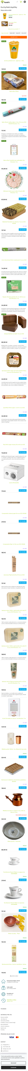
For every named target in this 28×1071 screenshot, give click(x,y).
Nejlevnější (12, 33)
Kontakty (3, 1030)
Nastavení (13, 1063)
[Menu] (24, 1)
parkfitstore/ (5, 1051)
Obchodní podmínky (5, 1021)
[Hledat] (17, 1)
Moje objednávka (4, 1024)
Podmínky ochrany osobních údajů (8, 1022)
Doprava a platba (4, 1017)
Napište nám (3, 1028)
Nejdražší (18, 33)
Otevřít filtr (14, 37)
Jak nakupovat (4, 1019)
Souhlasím (13, 1067)
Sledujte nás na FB (7, 1049)
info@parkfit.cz (6, 1044)
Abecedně (24, 33)
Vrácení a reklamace (5, 1026)
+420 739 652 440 (6, 1047)
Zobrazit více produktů (13, 29)
